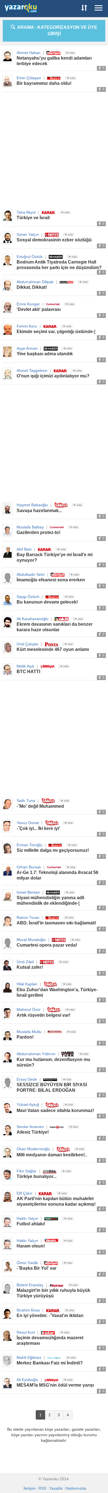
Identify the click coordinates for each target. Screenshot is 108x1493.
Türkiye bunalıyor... (36, 1176)
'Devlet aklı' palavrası (39, 309)
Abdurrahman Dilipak (35, 282)
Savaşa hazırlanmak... (39, 510)
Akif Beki (24, 549)
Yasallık (56, 1488)
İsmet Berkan (28, 892)
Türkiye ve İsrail (33, 217)
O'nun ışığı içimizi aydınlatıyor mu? (53, 376)
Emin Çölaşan (29, 78)
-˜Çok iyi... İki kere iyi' (38, 828)
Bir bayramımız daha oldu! (44, 83)
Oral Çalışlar (27, 644)
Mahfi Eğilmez (29, 1357)
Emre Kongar (28, 304)
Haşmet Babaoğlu (32, 505)
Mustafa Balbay (30, 527)
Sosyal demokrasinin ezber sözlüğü (54, 239)
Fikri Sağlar (27, 1171)
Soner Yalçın (28, 234)
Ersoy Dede (27, 1079)
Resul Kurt (26, 1332)
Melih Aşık (25, 666)
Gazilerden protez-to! (38, 532)
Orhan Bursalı (29, 867)
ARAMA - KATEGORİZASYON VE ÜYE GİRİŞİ (56, 30)
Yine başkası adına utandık (45, 353)
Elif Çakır (24, 1193)
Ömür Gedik (27, 1263)
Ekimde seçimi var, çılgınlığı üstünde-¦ (56, 331)
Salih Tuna (26, 800)
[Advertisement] (54, 151)
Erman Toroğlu (29, 845)
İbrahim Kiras (28, 1310)
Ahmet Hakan (28, 52)
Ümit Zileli (25, 962)
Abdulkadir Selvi (31, 574)
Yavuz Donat (28, 822)
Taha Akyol (26, 212)
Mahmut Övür (29, 1009)
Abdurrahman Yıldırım (36, 1054)
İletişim (30, 1488)
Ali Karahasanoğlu (32, 619)
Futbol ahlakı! (31, 1223)
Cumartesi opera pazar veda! (47, 945)
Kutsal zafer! (30, 967)
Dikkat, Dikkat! (32, 287)
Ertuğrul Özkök (30, 256)
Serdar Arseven (30, 1126)
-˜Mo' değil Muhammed (40, 806)
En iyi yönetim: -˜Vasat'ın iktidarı (50, 1315)
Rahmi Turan (28, 917)
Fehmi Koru (27, 326)
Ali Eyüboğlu (27, 1379)
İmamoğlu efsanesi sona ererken (51, 579)
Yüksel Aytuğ (28, 1104)
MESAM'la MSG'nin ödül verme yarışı (55, 1385)
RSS (42, 1488)
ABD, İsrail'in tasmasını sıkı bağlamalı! (56, 923)
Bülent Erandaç (30, 1285)
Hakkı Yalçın (27, 1218)
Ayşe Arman (27, 348)
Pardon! (25, 1037)
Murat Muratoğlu (31, 939)
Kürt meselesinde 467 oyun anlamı (53, 649)
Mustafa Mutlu (29, 1031)
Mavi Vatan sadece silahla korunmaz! (55, 1110)
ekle (72, 52)
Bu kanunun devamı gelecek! (47, 602)
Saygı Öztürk (28, 596)
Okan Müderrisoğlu (33, 1149)
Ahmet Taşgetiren (32, 370)
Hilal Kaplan (27, 984)
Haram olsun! (31, 1246)
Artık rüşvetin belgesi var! (43, 1015)
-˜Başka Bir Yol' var (36, 1268)
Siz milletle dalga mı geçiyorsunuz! (53, 850)
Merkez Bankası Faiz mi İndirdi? (50, 1363)
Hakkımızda (75, 1488)
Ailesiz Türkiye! (33, 1132)
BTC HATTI (28, 671)
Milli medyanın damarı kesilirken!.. (52, 1154)
